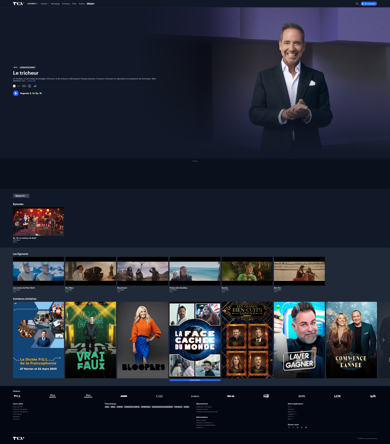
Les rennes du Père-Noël (24, 288)
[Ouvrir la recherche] (357, 3)
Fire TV (290, 416)
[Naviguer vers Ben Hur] (299, 274)
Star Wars (69, 288)
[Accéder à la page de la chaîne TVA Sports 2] (88, 396)
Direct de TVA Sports (20, 409)
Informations (145, 407)
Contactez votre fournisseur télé (207, 412)
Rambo (225, 288)
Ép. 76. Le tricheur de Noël (24, 238)
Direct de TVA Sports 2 (20, 412)
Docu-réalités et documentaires (162, 407)
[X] (293, 427)
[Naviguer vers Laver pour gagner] (299, 341)
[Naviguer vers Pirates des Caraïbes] (195, 274)
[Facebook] (289, 427)
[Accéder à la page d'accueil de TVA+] (18, 438)
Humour (119, 407)
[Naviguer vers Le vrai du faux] (90, 341)
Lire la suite (32, 81)
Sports (186, 407)
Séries (113, 407)
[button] (27, 93)
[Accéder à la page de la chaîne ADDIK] (124, 396)
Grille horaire (17, 414)
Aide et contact (201, 420)
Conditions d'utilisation (204, 422)
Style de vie (178, 407)
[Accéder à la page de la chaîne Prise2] (266, 396)
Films (107, 407)
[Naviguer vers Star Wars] (90, 274)
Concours (16, 419)
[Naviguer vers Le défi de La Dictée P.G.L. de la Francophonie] (38, 341)
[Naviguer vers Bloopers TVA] (142, 341)
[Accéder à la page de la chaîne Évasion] (195, 396)
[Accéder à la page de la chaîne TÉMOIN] (230, 396)
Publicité (199, 427)
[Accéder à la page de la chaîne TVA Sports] (53, 396)
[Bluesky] (306, 427)
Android (290, 409)
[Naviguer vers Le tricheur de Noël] (38, 225)
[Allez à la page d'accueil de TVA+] (18, 3)
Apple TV (291, 412)
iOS (289, 407)
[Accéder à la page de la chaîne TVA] (17, 396)
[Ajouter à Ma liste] (29, 86)
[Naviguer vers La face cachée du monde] (195, 341)
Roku (289, 419)
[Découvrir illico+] (91, 3)
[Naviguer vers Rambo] (247, 274)
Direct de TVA (17, 407)
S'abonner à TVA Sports (204, 407)
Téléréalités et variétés (132, 407)
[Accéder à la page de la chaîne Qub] (373, 396)
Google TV (291, 414)
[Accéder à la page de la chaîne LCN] (337, 396)
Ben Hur (277, 288)
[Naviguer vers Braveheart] (142, 274)
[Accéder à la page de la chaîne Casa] (159, 396)
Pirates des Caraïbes (178, 288)
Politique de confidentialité (205, 425)
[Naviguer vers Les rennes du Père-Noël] (38, 274)
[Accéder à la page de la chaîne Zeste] (302, 396)
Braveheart (122, 288)
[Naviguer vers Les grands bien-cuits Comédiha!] (247, 341)
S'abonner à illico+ (202, 409)
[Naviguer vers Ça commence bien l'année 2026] (351, 341)
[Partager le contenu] (35, 86)
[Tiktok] (302, 427)
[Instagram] (297, 427)
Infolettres (16, 416)
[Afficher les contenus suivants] (383, 341)
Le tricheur (16, 240)
